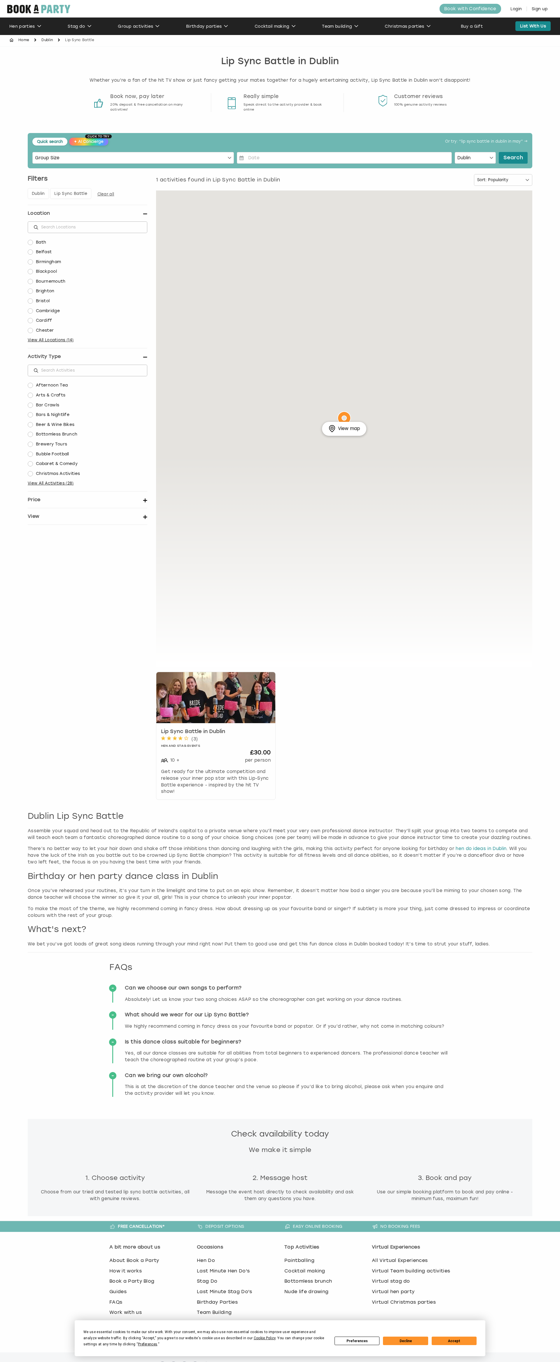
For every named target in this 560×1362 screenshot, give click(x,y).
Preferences (357, 1341)
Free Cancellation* (141, 1226)
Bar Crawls (47, 405)
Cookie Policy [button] (265, 1338)
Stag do (76, 26)
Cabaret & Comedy (57, 463)
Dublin (47, 40)
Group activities (135, 26)
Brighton (45, 291)
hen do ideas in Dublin (481, 848)
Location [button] (39, 213)
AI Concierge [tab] (91, 141)
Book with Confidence (470, 8)
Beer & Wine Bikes (55, 424)
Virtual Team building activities (411, 1271)
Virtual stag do (391, 1281)
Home (23, 40)
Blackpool (46, 271)
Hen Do (206, 1260)
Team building (337, 26)
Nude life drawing (306, 1291)
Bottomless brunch (308, 1281)
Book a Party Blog (131, 1281)
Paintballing (299, 1260)
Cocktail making (272, 26)
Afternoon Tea (52, 385)
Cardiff (44, 320)
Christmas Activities (58, 473)
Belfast (44, 251)
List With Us (533, 26)
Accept (454, 1341)
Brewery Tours (51, 444)
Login (516, 8)
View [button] (33, 516)
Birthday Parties (217, 1302)
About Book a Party (134, 1260)
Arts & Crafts (50, 395)
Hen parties (22, 26)
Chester (45, 330)
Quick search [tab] (50, 141)
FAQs (115, 1302)
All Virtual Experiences (400, 1260)
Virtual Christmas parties (404, 1302)
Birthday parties (204, 26)
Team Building (214, 1312)
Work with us (125, 1312)
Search (513, 157)
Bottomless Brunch (56, 434)
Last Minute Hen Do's (223, 1271)
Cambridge (48, 310)
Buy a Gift (472, 26)
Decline (406, 1341)
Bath (41, 242)
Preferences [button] (148, 1344)
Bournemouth (51, 281)
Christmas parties (404, 26)
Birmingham (48, 261)
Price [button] (34, 499)
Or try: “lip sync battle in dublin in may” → (486, 142)
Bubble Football (52, 454)
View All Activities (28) (51, 483)
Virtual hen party (393, 1291)
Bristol (43, 300)
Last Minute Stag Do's (224, 1291)
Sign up (540, 8)
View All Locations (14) (51, 340)
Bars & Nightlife (52, 414)
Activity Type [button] (44, 356)
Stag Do (207, 1281)
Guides (118, 1291)
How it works (125, 1271)
